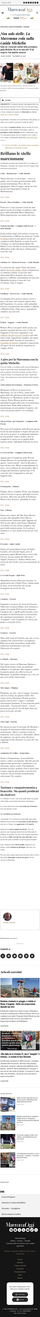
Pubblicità (22, 1251)
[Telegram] (26, 3)
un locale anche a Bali (16, 269)
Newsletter (15, 1251)
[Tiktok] (35, 3)
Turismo (26, 27)
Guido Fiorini (9, 922)
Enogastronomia (15, 27)
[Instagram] (28, 3)
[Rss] (31, 3)
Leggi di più (4, 1026)
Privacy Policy (31, 1251)
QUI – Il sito (4, 197)
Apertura (4, 27)
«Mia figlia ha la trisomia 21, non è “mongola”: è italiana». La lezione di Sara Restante (20, 1055)
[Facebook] (24, 3)
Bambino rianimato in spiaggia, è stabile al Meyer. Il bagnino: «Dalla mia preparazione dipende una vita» (18, 1003)
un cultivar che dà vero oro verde (16, 334)
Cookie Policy (20, 1254)
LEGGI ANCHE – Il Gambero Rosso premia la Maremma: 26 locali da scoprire (22, 146)
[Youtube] (33, 3)
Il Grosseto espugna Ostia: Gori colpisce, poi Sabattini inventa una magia (27, 1137)
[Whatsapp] (37, 3)
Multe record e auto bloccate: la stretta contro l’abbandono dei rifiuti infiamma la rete (27, 1100)
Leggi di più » (21, 1104)
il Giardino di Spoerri (17, 341)
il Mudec (4, 238)
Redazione (7, 1251)
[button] (2, 12)
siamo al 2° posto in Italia (9, 114)
